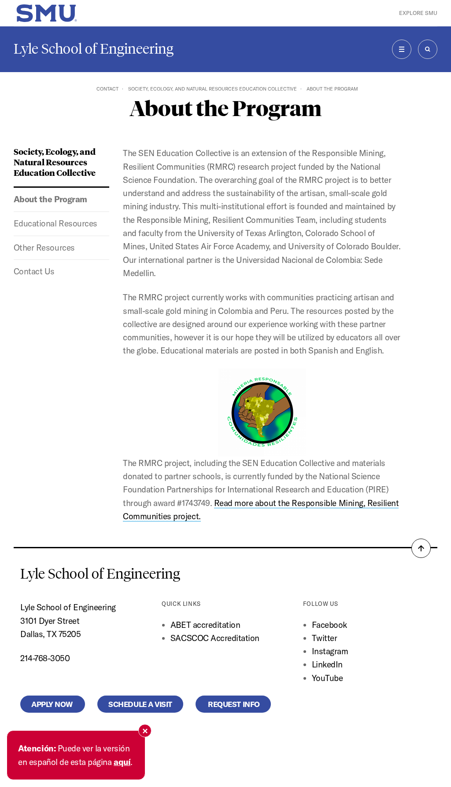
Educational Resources (55, 223)
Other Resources (44, 247)
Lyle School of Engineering (94, 49)
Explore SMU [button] (418, 13)
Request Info (233, 704)
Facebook (329, 624)
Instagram (330, 651)
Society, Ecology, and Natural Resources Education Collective (212, 89)
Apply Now (52, 704)
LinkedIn (327, 664)
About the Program (50, 199)
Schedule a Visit (140, 704)
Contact (107, 89)
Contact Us (34, 271)
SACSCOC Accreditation (214, 638)
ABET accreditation (206, 624)
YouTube (327, 678)
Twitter (324, 638)
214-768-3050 (45, 658)
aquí (122, 762)
